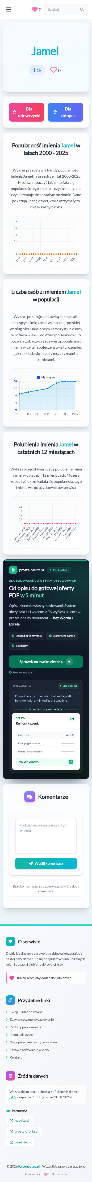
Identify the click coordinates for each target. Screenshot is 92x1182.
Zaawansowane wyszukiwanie (32, 1019)
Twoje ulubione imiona (26, 1012)
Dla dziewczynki (29, 112)
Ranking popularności (25, 1027)
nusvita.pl (22, 1120)
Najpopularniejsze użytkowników (34, 1042)
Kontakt (16, 1057)
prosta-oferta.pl (26, 1131)
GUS (12, 1097)
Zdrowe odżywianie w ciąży (29, 1050)
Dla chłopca (68, 112)
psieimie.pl (22, 1142)
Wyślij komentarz (49, 863)
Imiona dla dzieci (21, 1035)
